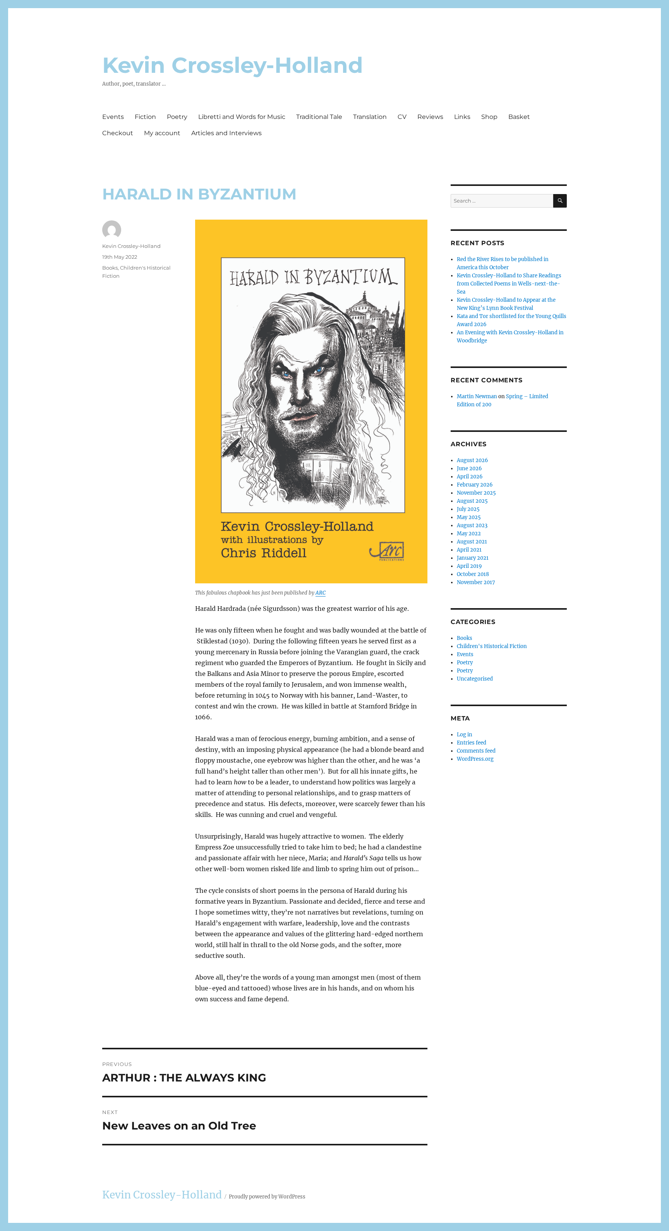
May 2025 (469, 517)
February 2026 (475, 484)
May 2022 (469, 533)
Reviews (430, 116)
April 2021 (469, 550)
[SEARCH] (560, 201)
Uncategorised (475, 679)
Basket (519, 116)
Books (110, 268)
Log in (464, 734)
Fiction (145, 116)
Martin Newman (477, 396)
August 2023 (472, 525)
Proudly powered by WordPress (267, 1196)
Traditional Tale (319, 116)
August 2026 (472, 460)
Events (113, 116)
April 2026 (470, 476)
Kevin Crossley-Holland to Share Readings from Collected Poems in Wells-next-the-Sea (509, 283)
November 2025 (476, 493)
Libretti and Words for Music (241, 116)
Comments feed (476, 751)
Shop (489, 116)
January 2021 (473, 558)
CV (402, 116)
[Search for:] (502, 201)
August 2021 (472, 541)
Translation (370, 116)
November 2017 (476, 582)
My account (162, 133)
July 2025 (468, 509)
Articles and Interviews (226, 133)
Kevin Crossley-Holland (232, 65)
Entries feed (471, 742)
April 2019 (469, 566)
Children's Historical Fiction (492, 646)
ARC (321, 593)
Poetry (177, 116)
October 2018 (473, 574)
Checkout (117, 133)
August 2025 (472, 501)
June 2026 (469, 468)
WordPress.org (475, 759)
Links (462, 116)
